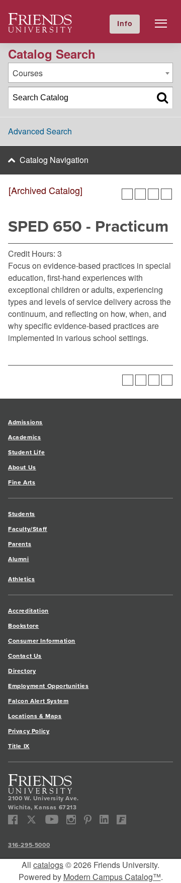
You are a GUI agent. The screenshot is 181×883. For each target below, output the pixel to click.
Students (21, 513)
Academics (24, 437)
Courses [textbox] (28, 73)
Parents (19, 544)
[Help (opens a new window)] (166, 194)
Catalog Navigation (54, 159)
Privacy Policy (28, 731)
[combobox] (90, 73)
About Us (22, 467)
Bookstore (23, 625)
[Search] (162, 98)
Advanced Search (40, 131)
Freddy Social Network (121, 819)
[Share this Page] (140, 194)
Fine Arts (21, 482)
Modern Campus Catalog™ (112, 876)
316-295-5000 (29, 844)
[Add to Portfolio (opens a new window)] (127, 194)
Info (125, 23)
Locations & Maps (35, 716)
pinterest (88, 819)
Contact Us (25, 655)
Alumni (18, 559)
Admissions (25, 422)
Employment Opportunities (48, 685)
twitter (31, 819)
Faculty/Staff (27, 529)
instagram (71, 819)
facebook (13, 819)
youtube (52, 819)
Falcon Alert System (38, 700)
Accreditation (28, 610)
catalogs (48, 864)
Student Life (26, 452)
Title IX (19, 746)
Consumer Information (41, 640)
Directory (22, 670)
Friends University (40, 19)
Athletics (21, 579)
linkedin (104, 819)
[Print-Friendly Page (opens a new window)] (153, 194)
